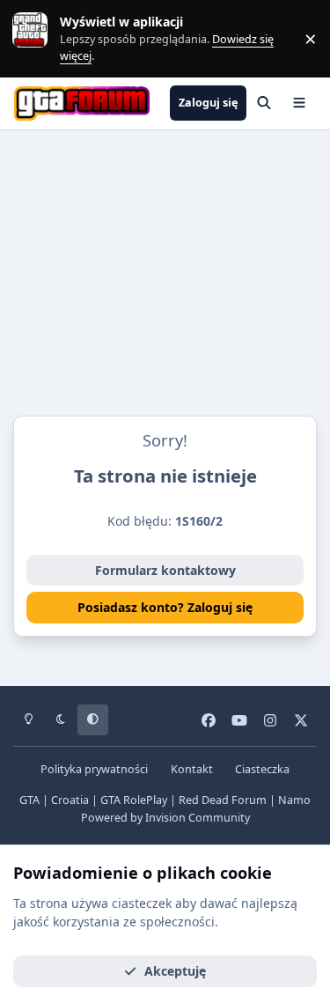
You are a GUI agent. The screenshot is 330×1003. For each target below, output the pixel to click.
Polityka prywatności (94, 769)
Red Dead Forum (223, 800)
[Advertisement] (165, 277)
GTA (29, 800)
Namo (294, 800)
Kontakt (192, 769)
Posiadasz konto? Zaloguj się (165, 607)
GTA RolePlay (133, 800)
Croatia (70, 800)
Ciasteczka (262, 769)
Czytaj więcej (38, 38)
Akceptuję (175, 970)
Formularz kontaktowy (165, 570)
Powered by (165, 817)
